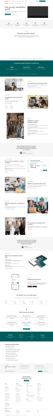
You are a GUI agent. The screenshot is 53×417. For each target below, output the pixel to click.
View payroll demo (18, 3)
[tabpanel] (26, 149)
